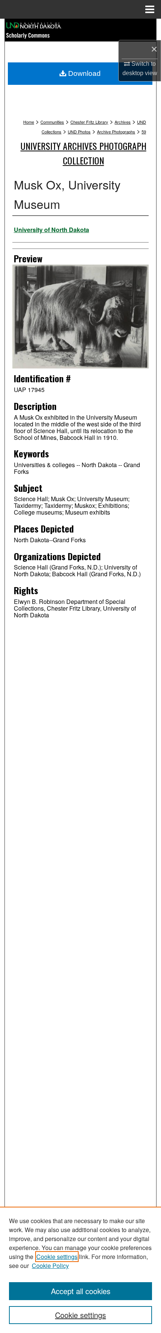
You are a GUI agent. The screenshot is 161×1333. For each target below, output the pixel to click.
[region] (80, 1270)
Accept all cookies (80, 1291)
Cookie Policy (50, 1265)
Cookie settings (57, 1256)
